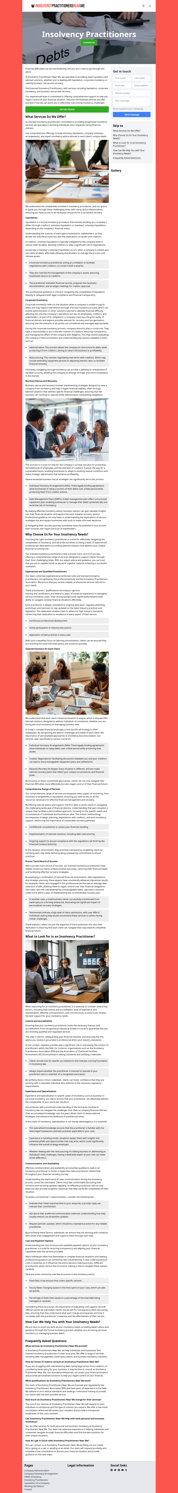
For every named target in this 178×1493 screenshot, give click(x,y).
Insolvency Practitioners (36, 1480)
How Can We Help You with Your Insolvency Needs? (129, 152)
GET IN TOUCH (67, 109)
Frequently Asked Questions (127, 157)
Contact (28, 1489)
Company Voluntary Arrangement (41, 1473)
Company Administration (36, 1470)
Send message (131, 114)
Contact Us (89, 42)
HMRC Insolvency (32, 1476)
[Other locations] (143, 6)
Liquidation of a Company (37, 1483)
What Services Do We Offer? (126, 130)
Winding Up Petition (34, 1486)
